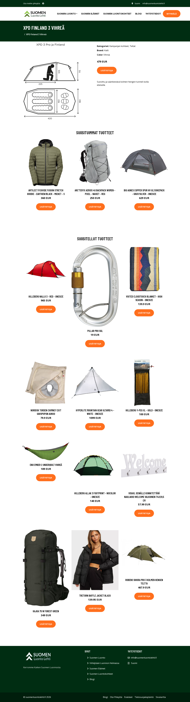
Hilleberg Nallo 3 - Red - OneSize (46, 296)
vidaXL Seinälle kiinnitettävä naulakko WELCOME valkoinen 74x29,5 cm (144, 497)
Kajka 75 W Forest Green (46, 611)
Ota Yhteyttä (116, 697)
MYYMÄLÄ (172, 13)
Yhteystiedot (153, 13)
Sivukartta (161, 697)
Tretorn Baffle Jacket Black (95, 595)
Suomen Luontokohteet (117, 13)
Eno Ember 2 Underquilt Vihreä (46, 464)
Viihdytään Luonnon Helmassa (104, 663)
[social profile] (43, 3)
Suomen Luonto (97, 657)
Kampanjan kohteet (119, 46)
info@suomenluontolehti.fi (154, 3)
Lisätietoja (107, 70)
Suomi (137, 3)
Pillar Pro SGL (95, 330)
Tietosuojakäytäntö (144, 697)
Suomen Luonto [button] (66, 13)
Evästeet (128, 697)
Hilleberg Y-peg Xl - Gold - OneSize (144, 410)
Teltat (132, 46)
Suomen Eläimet (90, 13)
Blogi (138, 13)
